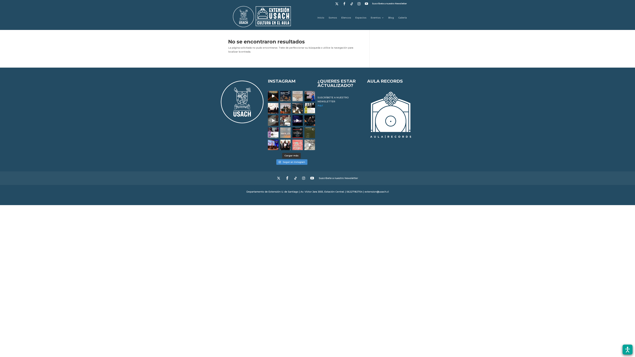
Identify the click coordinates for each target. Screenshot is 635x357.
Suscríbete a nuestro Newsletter (389, 4)
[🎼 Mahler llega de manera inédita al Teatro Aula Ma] (285, 120)
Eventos (376, 18)
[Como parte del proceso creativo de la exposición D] (309, 145)
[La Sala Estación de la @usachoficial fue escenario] (273, 108)
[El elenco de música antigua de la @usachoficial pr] (297, 96)
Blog (391, 18)
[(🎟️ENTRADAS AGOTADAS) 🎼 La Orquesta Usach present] (285, 132)
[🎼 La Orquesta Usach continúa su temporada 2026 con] (297, 132)
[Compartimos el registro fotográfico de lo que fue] (309, 96)
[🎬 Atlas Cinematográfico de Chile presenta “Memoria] (309, 108)
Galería (402, 18)
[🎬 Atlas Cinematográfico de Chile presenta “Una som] (273, 132)
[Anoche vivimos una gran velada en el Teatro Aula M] (309, 120)
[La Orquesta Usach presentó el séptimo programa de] (297, 108)
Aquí (320, 105)
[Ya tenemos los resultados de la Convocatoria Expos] (309, 132)
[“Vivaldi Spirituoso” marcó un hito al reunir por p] (297, 120)
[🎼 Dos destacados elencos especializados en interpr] (297, 145)
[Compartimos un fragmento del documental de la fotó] (273, 120)
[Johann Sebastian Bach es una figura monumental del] (285, 96)
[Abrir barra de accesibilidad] (628, 350)
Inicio (321, 18)
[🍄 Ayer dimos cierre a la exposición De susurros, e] (285, 145)
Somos (333, 18)
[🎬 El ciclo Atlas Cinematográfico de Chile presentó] (273, 145)
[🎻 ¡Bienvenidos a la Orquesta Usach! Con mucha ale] (285, 108)
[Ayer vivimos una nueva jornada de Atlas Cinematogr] (273, 96)
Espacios (360, 18)
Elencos (346, 18)
